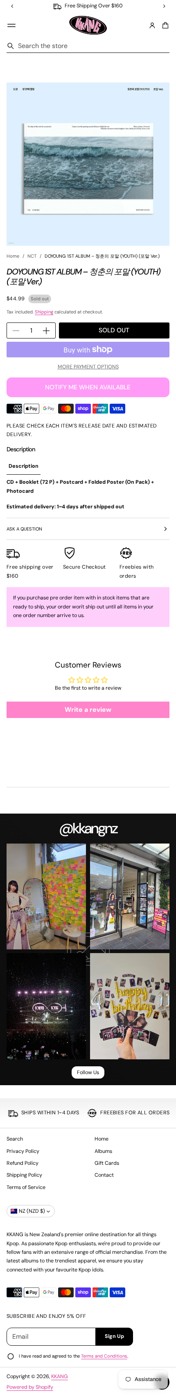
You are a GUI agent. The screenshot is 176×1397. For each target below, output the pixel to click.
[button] (164, 25)
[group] (24, 467)
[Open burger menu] (11, 25)
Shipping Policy (24, 1175)
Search (15, 1139)
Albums (103, 1151)
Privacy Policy (23, 1151)
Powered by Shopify (30, 1387)
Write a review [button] (88, 709)
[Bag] (164, 25)
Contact (104, 1175)
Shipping (44, 312)
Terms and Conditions (104, 1356)
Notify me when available (88, 387)
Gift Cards (107, 1163)
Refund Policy (22, 1163)
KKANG (59, 1376)
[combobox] (88, 46)
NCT (31, 256)
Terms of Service (26, 1187)
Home (13, 256)
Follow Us (88, 1072)
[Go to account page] (152, 25)
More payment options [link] (88, 367)
